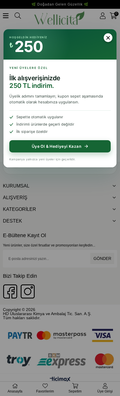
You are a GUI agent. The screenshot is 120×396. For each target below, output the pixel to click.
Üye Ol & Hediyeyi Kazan (56, 146)
